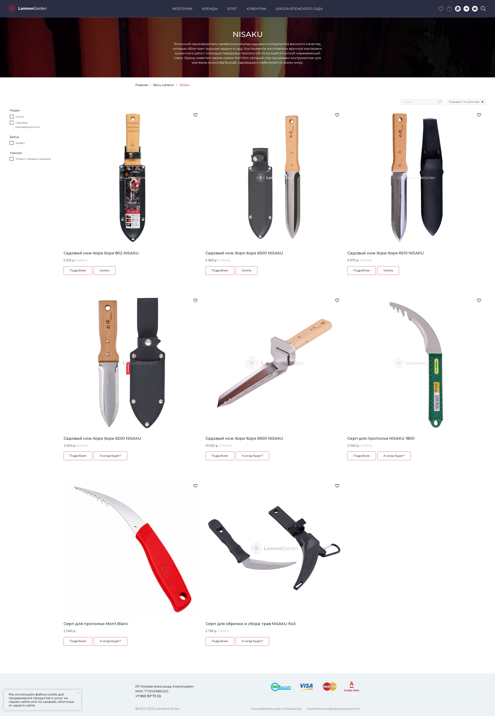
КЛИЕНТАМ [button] (256, 9)
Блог (232, 9)
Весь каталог (163, 85)
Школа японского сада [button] (299, 9)
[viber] (483, 9)
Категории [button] (182, 9)
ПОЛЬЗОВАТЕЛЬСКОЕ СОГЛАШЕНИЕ (276, 709)
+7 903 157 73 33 (148, 696)
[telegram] (466, 9)
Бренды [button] (210, 9)
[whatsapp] (458, 9)
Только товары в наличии (33, 159)
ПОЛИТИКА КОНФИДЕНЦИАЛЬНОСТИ (333, 709)
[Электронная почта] (475, 9)
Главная (141, 85)
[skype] (441, 9)
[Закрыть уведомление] (78, 693)
